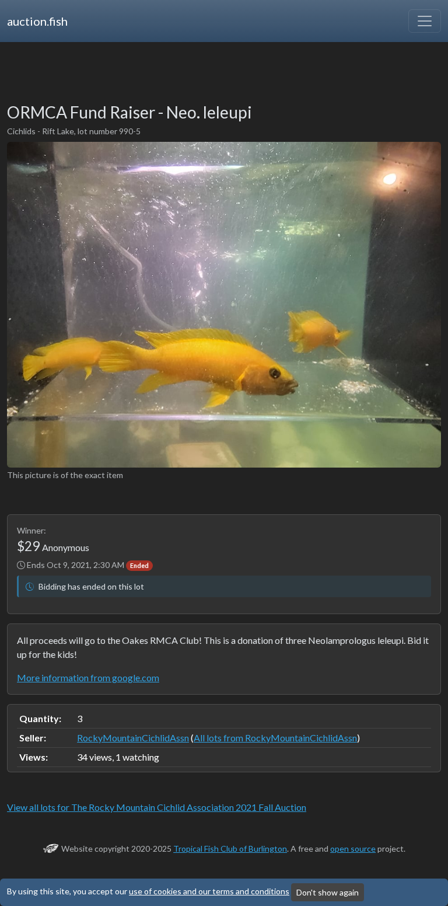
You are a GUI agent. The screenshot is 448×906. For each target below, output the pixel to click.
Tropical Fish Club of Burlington (230, 848)
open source (353, 848)
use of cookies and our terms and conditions (209, 891)
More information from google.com (88, 677)
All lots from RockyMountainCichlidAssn (275, 737)
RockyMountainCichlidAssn (133, 737)
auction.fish (37, 21)
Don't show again (327, 892)
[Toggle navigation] (424, 21)
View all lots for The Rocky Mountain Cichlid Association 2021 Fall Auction (156, 807)
